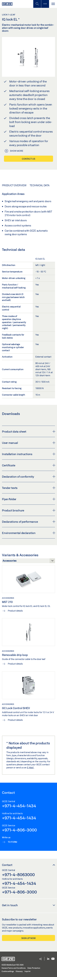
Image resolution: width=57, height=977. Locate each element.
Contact (7, 864)
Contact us (28, 158)
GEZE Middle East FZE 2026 (12, 965)
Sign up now (28, 938)
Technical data (39, 185)
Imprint (27, 971)
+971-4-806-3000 (19, 829)
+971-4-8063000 (18, 874)
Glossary (19, 971)
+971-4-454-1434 (19, 805)
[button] (40, 959)
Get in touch (10, 905)
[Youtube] (53, 958)
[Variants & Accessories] (28, 561)
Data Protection (33, 968)
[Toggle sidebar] (45, 4)
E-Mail (30, 767)
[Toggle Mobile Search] (37, 4)
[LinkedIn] (48, 958)
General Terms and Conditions (14, 968)
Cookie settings (8, 971)
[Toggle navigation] (53, 4)
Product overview (14, 185)
